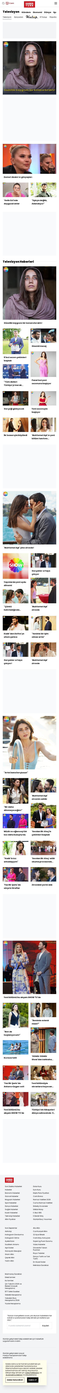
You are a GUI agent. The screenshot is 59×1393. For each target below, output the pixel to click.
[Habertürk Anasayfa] (29, 4)
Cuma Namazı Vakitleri (42, 1203)
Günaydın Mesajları (13, 1251)
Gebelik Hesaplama (13, 1295)
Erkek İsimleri (10, 1277)
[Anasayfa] (9, 1180)
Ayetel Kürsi (9, 1241)
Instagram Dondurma (14, 1234)
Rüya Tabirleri (38, 1253)
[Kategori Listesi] (55, 3)
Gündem (26, 12)
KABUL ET (33, 1380)
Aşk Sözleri (9, 1248)
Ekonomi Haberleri (12, 1193)
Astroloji (8, 1231)
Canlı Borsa (38, 1196)
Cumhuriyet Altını (40, 1231)
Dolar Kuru (37, 1186)
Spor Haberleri (10, 1203)
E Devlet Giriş (38, 1216)
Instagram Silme (12, 1238)
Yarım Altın (9, 1261)
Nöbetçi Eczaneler (40, 1206)
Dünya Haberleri (11, 1206)
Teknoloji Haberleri (12, 1216)
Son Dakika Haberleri (13, 1186)
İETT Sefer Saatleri (12, 1291)
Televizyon (11, 12)
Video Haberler (39, 1244)
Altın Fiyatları (10, 1219)
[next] (54, 67)
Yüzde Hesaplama (12, 1303)
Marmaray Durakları (13, 1274)
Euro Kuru (37, 1190)
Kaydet (45, 1325)
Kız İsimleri (9, 1280)
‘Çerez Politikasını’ (32, 1373)
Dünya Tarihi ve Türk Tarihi (41, 1257)
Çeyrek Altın (9, 1257)
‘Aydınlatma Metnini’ (14, 1375)
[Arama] (3, 3)
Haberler (8, 1190)
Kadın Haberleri (11, 1213)
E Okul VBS (37, 1213)
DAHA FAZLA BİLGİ (15, 1380)
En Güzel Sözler (39, 1262)
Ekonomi (37, 12)
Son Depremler (11, 1228)
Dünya (47, 12)
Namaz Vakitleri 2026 (42, 1199)
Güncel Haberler (11, 1196)
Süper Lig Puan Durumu (42, 1241)
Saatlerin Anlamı (12, 1244)
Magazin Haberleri (12, 1199)
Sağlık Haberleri (11, 1209)
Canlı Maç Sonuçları (41, 1238)
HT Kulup (43, 17)
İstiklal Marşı (38, 1209)
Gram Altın (9, 1254)
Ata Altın (36, 1228)
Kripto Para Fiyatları (41, 1193)
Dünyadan (18, 17)
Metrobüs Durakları (41, 1265)
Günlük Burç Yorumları (42, 1219)
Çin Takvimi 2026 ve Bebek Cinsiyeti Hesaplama (13, 1286)
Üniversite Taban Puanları (40, 1249)
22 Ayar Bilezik (39, 1234)
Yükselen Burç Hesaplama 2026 (12, 1299)
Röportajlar (54, 17)
